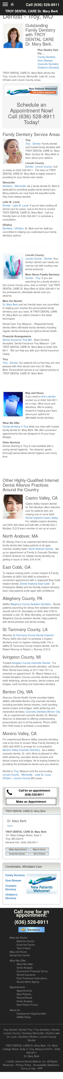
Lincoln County (11, 774)
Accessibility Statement (46, 1065)
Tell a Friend (39, 853)
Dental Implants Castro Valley (41, 517)
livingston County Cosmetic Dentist (31, 663)
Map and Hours (18, 951)
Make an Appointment (31, 801)
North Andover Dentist (41, 549)
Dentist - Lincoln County (38, 166)
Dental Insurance (26, 974)
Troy (16, 771)
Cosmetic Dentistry (48, 64)
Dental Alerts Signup (28, 981)
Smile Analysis (25, 967)
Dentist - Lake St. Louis (15, 205)
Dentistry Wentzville (33, 1033)
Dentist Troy (25, 1029)
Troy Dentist (10, 1029)
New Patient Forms (27, 1004)
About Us (15, 1010)
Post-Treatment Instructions (32, 978)
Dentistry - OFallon (13, 228)
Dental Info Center (20, 955)
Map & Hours (39, 849)
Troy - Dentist (32, 143)
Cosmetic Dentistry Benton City (43, 711)
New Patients (24, 994)
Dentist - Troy (32, 278)
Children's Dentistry (48, 67)
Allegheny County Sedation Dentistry (30, 604)
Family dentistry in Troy (15, 426)
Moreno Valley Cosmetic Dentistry (21, 750)
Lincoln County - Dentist (38, 258)
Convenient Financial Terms (32, 971)
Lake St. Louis (43, 774)
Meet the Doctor (18, 937)
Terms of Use (28, 1068)
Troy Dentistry (42, 1029)
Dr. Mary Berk (10, 304)
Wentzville (27, 774)
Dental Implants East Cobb (35, 583)
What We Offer (18, 960)
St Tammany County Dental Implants (33, 635)
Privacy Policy (23, 1065)
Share (9, 825)
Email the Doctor (17, 853)
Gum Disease (45, 60)
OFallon (7, 778)
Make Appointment (18, 849)
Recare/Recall (24, 997)
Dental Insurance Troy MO (17, 339)
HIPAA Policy (24, 1017)
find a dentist (48, 396)
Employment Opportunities (31, 1013)
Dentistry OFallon (28, 1036)
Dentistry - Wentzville (14, 186)
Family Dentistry (46, 57)
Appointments (17, 987)
